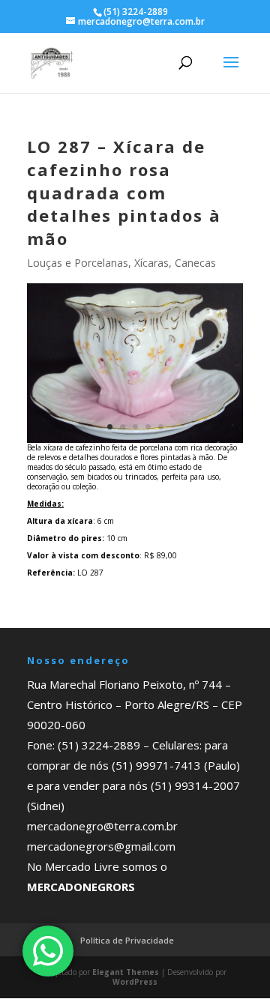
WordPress (135, 982)
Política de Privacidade (127, 940)
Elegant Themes (125, 972)
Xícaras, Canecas (175, 263)
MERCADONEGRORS (81, 886)
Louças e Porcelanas (77, 263)
